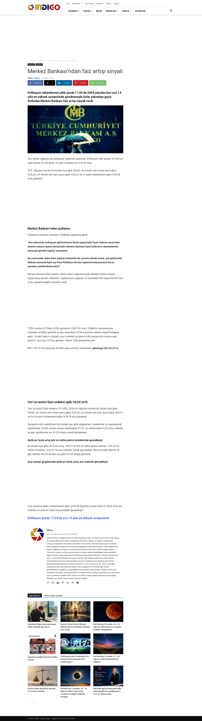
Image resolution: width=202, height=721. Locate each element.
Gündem (72, 11)
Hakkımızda (76, 3)
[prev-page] (29, 702)
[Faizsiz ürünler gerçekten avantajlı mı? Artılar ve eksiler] (43, 676)
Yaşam (86, 11)
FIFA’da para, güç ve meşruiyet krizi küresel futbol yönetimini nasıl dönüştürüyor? (74, 659)
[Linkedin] (59, 583)
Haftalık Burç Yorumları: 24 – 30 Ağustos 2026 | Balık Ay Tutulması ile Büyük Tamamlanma (107, 627)
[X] (73, 583)
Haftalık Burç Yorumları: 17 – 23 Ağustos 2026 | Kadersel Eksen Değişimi (106, 659)
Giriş (68, 3)
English (116, 3)
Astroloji (140, 11)
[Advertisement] (101, 37)
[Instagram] (54, 583)
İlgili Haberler (34, 596)
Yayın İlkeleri (89, 3)
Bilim (99, 11)
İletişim (108, 3)
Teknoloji (111, 11)
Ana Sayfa (31, 60)
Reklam (99, 3)
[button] (171, 11)
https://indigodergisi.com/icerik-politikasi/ (62, 534)
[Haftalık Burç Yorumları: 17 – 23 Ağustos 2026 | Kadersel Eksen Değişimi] (108, 643)
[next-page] (33, 702)
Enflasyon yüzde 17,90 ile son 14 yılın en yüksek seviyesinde (68, 518)
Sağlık (125, 11)
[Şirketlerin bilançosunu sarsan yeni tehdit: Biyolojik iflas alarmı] (43, 611)
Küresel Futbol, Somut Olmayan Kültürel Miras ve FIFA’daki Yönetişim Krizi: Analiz (75, 627)
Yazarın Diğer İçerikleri (53, 596)
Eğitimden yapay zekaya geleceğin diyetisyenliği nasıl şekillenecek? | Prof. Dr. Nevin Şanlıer (107, 691)
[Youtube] (78, 583)
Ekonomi (41, 60)
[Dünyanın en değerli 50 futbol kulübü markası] (43, 644)
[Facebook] (49, 583)
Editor (37, 78)
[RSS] (69, 583)
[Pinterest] (64, 583)
